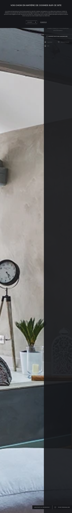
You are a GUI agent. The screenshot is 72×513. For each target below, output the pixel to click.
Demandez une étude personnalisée (58, 36)
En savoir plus (43, 22)
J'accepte (29, 22)
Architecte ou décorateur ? (42, 507)
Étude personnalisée (64, 507)
